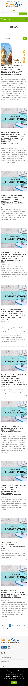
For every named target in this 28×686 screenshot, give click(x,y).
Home (11, 31)
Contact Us (9, 1)
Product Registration (6, 657)
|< (2, 625)
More (25, 101)
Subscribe (23, 13)
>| (7, 628)
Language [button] (17, 1)
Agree (14, 682)
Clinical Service (5, 661)
